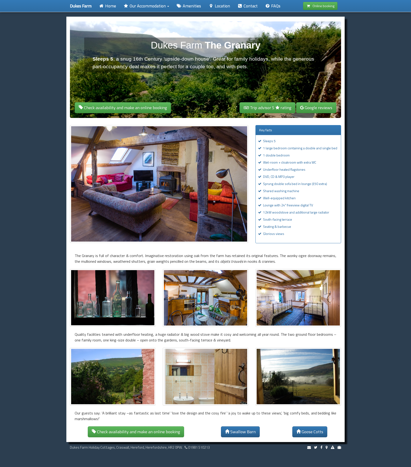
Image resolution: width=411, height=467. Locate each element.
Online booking (322, 5)
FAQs (275, 6)
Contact (250, 6)
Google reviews (318, 107)
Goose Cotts (312, 431)
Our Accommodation (148, 6)
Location (222, 6)
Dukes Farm (81, 6)
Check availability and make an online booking (125, 107)
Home (110, 6)
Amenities (191, 6)
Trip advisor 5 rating (270, 107)
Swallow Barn (242, 431)
